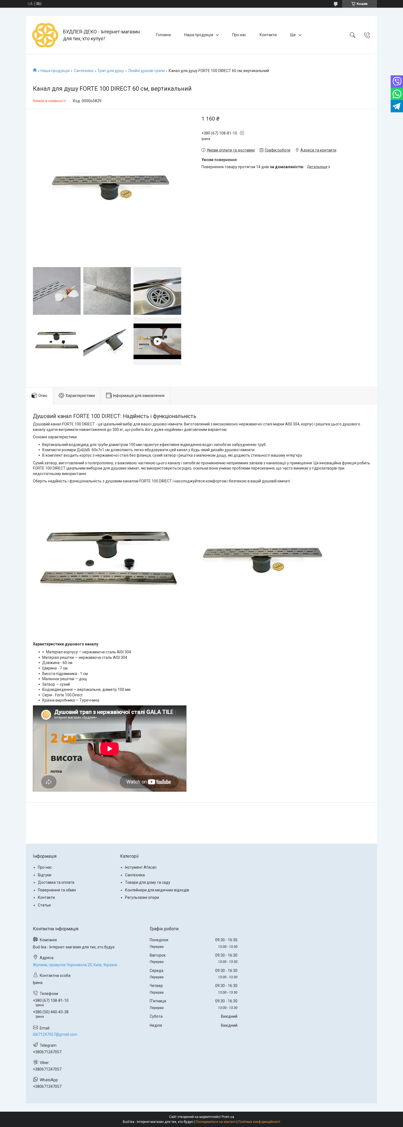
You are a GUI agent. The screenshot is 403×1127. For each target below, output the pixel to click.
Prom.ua (228, 1117)
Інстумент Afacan (141, 867)
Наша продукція (198, 35)
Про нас (239, 35)
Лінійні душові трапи (146, 70)
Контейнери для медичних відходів (157, 890)
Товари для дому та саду (147, 882)
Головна (163, 35)
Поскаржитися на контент (215, 1122)
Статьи (44, 905)
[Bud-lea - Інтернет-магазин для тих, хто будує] (45, 35)
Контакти (268, 35)
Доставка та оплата (56, 882)
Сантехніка (83, 70)
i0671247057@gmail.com (55, 1034)
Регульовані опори (142, 897)
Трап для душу (110, 70)
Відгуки (44, 875)
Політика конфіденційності (259, 1122)
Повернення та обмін (57, 890)
